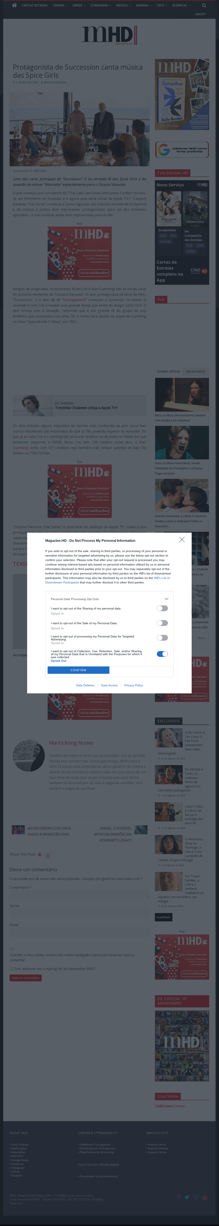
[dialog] (109, 613)
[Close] (183, 541)
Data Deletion (85, 685)
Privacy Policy (133, 685)
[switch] (162, 608)
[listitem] (109, 599)
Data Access (109, 685)
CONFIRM (79, 670)
